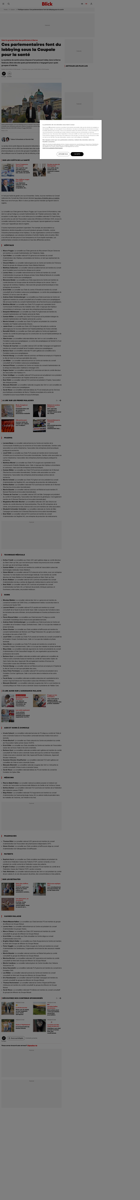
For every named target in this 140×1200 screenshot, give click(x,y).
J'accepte (77, 154)
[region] (71, 139)
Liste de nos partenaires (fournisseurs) (52, 148)
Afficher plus (63, 154)
